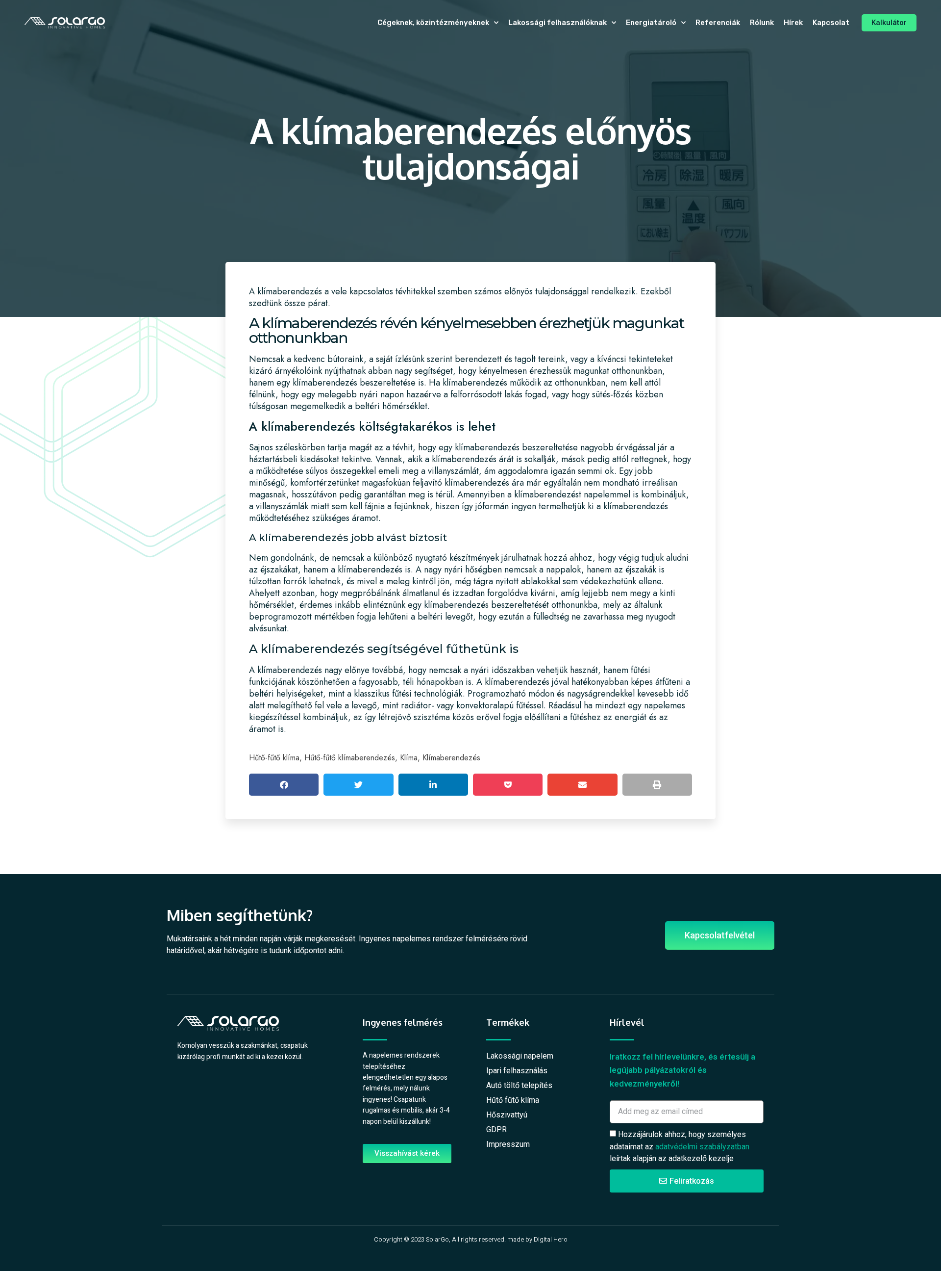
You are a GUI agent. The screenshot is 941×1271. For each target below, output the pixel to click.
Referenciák (717, 22)
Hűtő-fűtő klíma (274, 757)
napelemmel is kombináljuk (635, 494)
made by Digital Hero (537, 1239)
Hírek (793, 22)
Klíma (409, 757)
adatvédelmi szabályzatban (702, 1146)
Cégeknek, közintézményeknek (433, 22)
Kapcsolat (831, 22)
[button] (284, 785)
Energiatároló (651, 22)
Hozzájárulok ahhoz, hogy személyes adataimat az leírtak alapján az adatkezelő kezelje (679, 1147)
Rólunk (762, 22)
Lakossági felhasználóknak (557, 22)
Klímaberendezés (451, 757)
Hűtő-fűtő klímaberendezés (349, 757)
